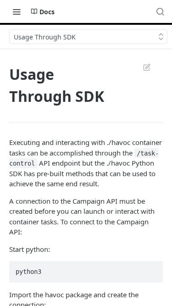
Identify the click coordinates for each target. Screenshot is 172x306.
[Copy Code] (151, 268)
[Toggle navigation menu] (16, 11)
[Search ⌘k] (160, 11)
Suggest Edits (142, 67)
